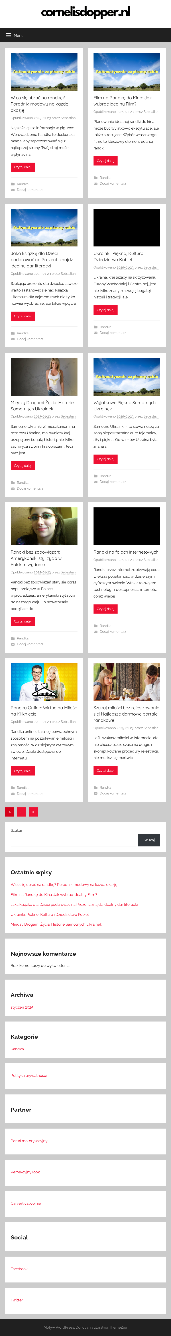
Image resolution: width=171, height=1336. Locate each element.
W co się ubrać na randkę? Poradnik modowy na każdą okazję (39, 104)
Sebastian (68, 118)
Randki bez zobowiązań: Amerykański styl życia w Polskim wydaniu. (36, 558)
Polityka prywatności (29, 1075)
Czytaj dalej (22, 167)
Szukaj (16, 830)
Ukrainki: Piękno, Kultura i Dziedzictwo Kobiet (50, 914)
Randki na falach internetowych (126, 552)
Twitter (17, 1300)
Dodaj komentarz (30, 190)
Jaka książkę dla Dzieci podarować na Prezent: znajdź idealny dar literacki (42, 259)
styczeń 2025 (22, 1007)
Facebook (19, 1269)
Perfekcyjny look (25, 1172)
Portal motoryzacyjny (29, 1141)
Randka (22, 184)
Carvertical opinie (26, 1203)
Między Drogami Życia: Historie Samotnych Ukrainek (56, 924)
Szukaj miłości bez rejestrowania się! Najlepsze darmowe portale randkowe (126, 714)
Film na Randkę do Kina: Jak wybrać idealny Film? (54, 894)
